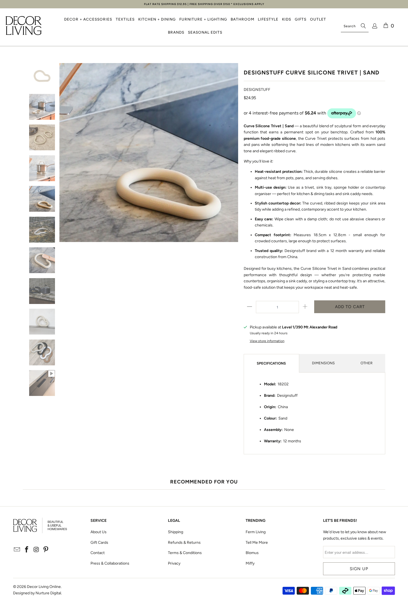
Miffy (250, 563)
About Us (98, 532)
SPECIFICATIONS (271, 363)
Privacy (174, 563)
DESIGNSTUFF (257, 89)
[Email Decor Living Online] (17, 549)
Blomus (252, 552)
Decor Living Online (44, 586)
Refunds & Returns (184, 542)
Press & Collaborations (109, 563)
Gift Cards (99, 542)
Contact (97, 552)
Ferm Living (256, 532)
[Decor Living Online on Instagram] (36, 549)
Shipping (175, 532)
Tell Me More (257, 542)
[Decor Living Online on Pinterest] (46, 549)
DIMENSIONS (323, 363)
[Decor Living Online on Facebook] (26, 549)
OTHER (366, 363)
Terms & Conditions (185, 552)
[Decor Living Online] (24, 26)
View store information (267, 341)
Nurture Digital (48, 593)
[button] (88, 19)
